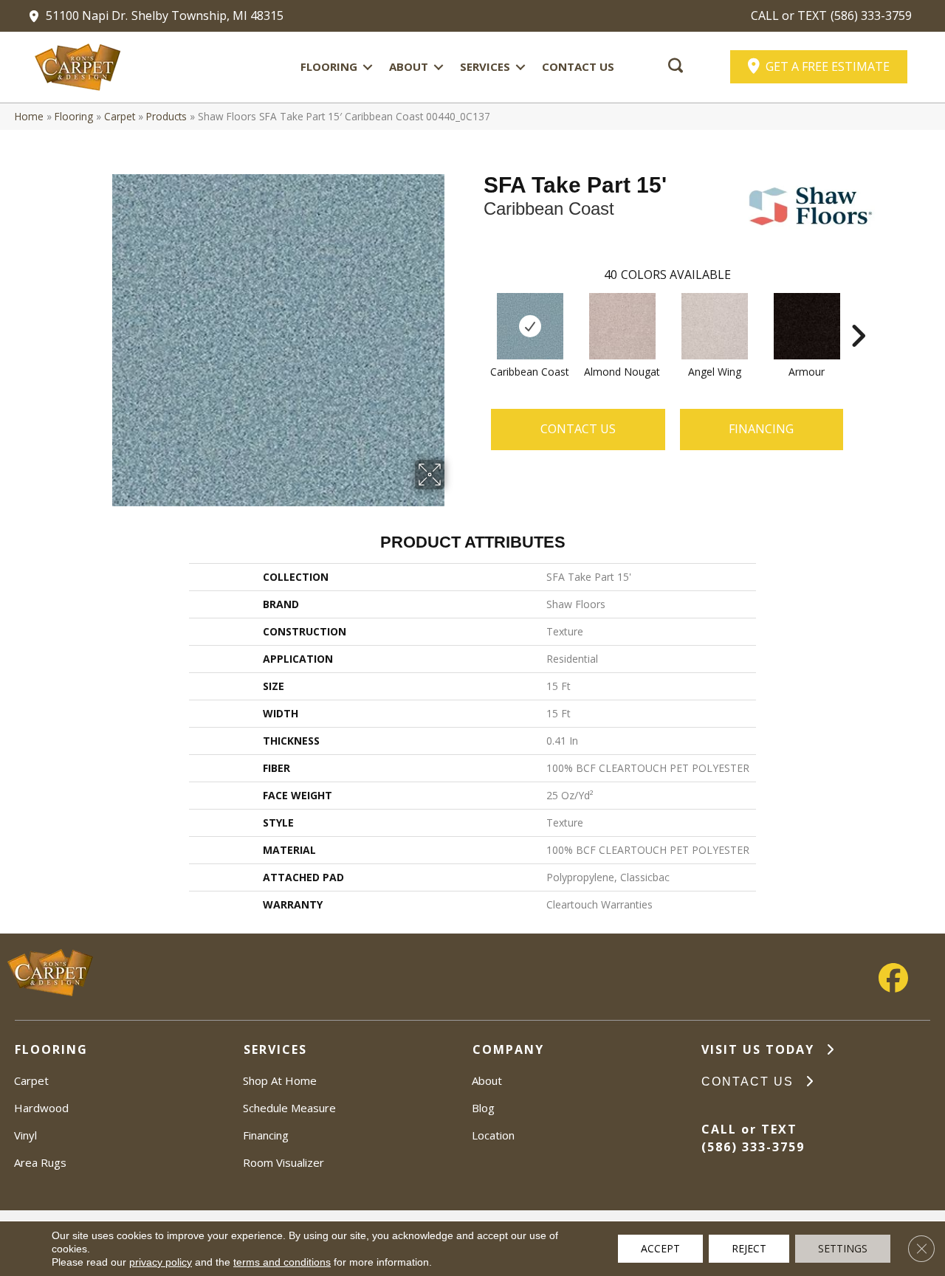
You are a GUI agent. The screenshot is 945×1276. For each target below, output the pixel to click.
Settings (842, 1248)
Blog (483, 1107)
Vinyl (25, 1135)
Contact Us (578, 66)
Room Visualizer (283, 1162)
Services (485, 66)
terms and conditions (282, 1262)
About (408, 66)
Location (493, 1135)
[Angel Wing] (715, 326)
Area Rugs (40, 1162)
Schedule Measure (289, 1107)
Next (858, 313)
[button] (367, 67)
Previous (476, 313)
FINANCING (761, 429)
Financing (266, 1135)
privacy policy (160, 1262)
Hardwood (41, 1107)
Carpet (119, 116)
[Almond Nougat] (622, 326)
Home (29, 116)
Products (166, 116)
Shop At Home (280, 1080)
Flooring (328, 66)
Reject (749, 1248)
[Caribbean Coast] (530, 326)
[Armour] (807, 326)
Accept (660, 1248)
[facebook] (893, 978)
